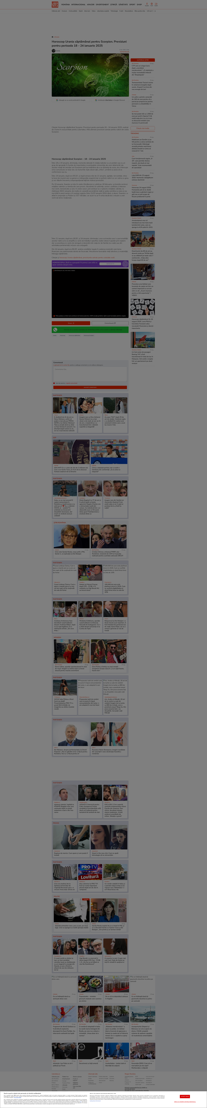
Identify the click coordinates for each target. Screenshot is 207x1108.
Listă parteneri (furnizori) (95, 1101)
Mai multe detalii (17, 1097)
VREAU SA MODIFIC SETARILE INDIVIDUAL (185, 1102)
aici (80, 1101)
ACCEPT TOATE (185, 1096)
